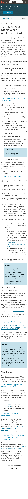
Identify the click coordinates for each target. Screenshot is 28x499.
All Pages (24, 18)
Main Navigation (6, 1)
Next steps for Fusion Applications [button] (9, 415)
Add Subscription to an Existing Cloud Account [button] (13, 99)
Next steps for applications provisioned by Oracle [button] (11, 386)
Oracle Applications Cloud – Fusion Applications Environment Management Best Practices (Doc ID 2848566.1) (13, 327)
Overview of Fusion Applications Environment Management (12, 428)
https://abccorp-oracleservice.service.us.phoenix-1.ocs (16, 244)
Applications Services (6, 18)
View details (7, 406)
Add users (7, 404)
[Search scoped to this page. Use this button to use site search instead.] (15, 2)
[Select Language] (25, 1)
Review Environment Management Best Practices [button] (11, 321)
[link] (14, 2)
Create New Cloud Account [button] (13, 176)
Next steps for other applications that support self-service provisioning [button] (13, 437)
